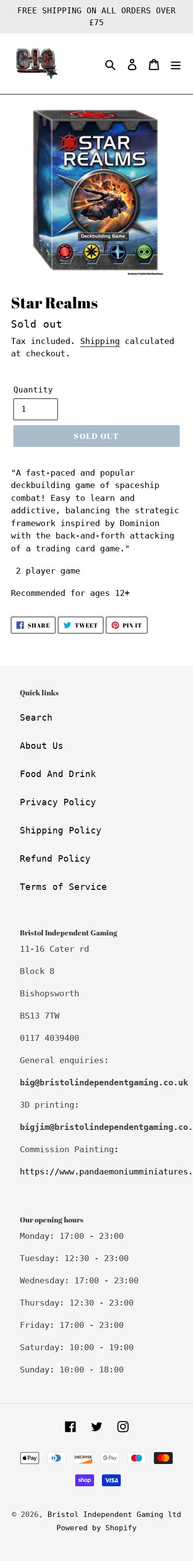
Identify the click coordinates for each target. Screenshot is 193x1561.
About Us (41, 745)
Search (36, 717)
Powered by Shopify (96, 1527)
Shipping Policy (60, 830)
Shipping (100, 341)
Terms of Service (63, 886)
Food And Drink (58, 774)
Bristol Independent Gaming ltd (114, 1514)
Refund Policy (55, 858)
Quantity (33, 389)
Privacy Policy (58, 802)
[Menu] (176, 64)
